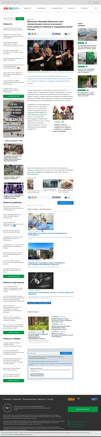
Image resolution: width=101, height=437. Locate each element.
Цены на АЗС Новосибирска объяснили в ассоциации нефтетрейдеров (86, 70)
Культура (85, 8)
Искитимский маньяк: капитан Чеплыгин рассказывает (43, 361)
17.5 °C (13, 2)
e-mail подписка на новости (78, 421)
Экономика (41, 8)
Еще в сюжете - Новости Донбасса (39, 303)
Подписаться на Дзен (37, 374)
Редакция (17, 399)
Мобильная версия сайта (76, 426)
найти (20, 18)
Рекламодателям (30, 399)
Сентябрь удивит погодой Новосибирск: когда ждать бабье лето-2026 (86, 94)
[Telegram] (35, 34)
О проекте (7, 399)
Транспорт (71, 8)
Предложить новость (65, 202)
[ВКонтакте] (29, 34)
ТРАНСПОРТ (81, 43)
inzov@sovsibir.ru (55, 422)
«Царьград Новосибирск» (36, 113)
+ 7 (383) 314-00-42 (33, 422)
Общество (27, 8)
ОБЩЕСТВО (38, 231)
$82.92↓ (17, 2)
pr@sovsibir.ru (25, 424)
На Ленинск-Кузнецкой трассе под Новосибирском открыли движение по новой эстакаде (87, 47)
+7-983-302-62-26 (37, 424)
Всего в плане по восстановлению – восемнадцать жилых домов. (43, 267)
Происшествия (56, 8)
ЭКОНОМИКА (81, 66)
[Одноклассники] (32, 34)
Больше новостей (13, 96)
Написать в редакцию (83, 409)
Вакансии (42, 399)
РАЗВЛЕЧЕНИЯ (82, 90)
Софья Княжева (42, 38)
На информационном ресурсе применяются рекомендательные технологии (20, 427)
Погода (50, 399)
